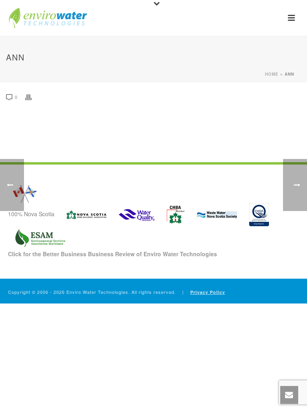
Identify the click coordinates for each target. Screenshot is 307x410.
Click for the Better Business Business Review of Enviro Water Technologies (112, 254)
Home (272, 74)
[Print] (32, 96)
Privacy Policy (207, 292)
